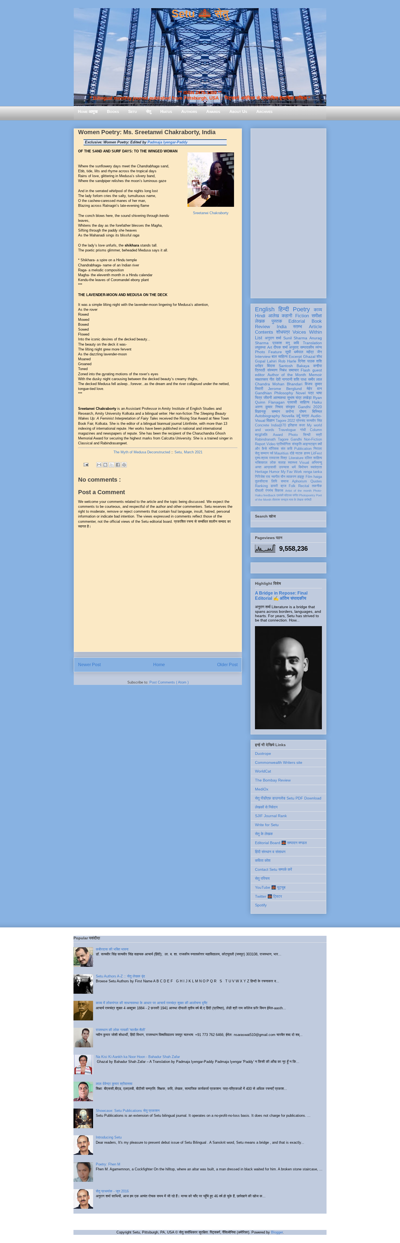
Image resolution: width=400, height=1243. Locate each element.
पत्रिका (288, 495)
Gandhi (296, 439)
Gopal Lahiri (265, 361)
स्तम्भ (297, 326)
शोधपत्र (283, 332)
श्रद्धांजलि (261, 435)
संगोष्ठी (307, 499)
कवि (296, 343)
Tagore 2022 (285, 421)
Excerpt (295, 356)
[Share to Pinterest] (124, 464)
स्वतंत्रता (316, 467)
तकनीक (317, 486)
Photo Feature (268, 352)
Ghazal (309, 356)
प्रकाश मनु (281, 343)
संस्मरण (272, 370)
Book (317, 321)
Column (316, 430)
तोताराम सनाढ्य (280, 499)
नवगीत (275, 477)
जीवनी (267, 397)
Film (309, 477)
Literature (296, 458)
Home (159, 664)
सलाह (281, 462)
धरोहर (259, 366)
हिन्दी (283, 309)
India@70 (278, 425)
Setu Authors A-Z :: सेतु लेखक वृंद (120, 976)
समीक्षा (317, 315)
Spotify (261, 905)
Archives (264, 111)
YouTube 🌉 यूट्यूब (270, 887)
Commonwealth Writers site (278, 762)
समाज (284, 481)
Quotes (316, 481)
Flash (305, 370)
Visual (304, 462)
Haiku (317, 402)
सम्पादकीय (307, 347)
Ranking (261, 486)
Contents (264, 332)
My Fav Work (291, 472)
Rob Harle (287, 361)
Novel (301, 393)
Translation (312, 343)
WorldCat (263, 771)
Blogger (277, 1232)
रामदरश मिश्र (278, 458)
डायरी (274, 486)
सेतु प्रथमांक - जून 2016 (112, 1191)
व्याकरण (291, 477)
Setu (132, 111)
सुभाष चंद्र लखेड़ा (299, 397)
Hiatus (166, 111)
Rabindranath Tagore (271, 439)
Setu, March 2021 (188, 452)
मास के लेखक (296, 499)
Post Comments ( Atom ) (169, 682)
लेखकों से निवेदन (266, 807)
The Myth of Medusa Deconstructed (141, 452)
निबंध (283, 370)
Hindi (260, 315)
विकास (279, 491)
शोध (319, 356)
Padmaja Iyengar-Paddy (167, 142)
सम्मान (276, 411)
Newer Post (89, 664)
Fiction (302, 315)
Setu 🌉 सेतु (200, 14)
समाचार (294, 370)
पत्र (311, 393)
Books (113, 111)
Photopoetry (307, 495)
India (282, 326)
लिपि (274, 481)
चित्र (258, 397)
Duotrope (263, 753)
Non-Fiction (313, 439)
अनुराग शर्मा (273, 338)
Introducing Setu (109, 1137)
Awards (213, 111)
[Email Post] (86, 464)
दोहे (292, 453)
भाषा (319, 393)
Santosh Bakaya (294, 366)
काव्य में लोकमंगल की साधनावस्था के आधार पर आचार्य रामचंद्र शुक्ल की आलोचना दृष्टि (151, 1003)
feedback (269, 495)
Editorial (296, 321)
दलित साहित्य (313, 458)
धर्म (294, 467)
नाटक (299, 453)
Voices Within (307, 332)
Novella (288, 416)
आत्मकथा (279, 397)
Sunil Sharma (295, 338)
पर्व (271, 453)
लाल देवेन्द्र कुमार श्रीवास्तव (114, 1084)
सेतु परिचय (262, 878)
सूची (288, 352)
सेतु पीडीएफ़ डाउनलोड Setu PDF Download (288, 798)
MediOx (261, 789)
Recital (303, 486)
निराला (317, 449)
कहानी (287, 315)
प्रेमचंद (300, 421)
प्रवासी (292, 402)
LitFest (316, 453)
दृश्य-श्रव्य (261, 458)
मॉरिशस (274, 449)
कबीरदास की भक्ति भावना (112, 949)
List (258, 337)
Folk (292, 486)
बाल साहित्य (279, 356)
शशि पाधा (300, 379)
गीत (271, 379)
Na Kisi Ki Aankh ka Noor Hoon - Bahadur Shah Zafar (138, 1057)
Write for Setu (267, 825)
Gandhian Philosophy (274, 393)
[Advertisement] (288, 212)
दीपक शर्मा (280, 347)
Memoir (315, 375)
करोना (290, 411)
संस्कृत (290, 407)
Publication (303, 449)
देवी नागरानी (284, 379)
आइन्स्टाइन (309, 444)
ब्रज (283, 486)
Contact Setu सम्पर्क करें (273, 869)
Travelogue (287, 430)
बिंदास (271, 366)
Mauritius (281, 453)
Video (270, 444)
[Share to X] (111, 464)
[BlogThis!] (105, 464)
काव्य (318, 309)
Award (278, 435)
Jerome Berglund (284, 388)
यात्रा (305, 416)
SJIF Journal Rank (271, 816)
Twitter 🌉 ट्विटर (268, 896)
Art (269, 347)
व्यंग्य (318, 347)
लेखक (260, 321)
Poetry (301, 309)
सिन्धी (306, 435)
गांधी (303, 430)
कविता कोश (262, 860)
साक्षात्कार (261, 379)
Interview (262, 356)
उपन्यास (284, 467)
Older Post (227, 664)
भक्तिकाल (261, 462)
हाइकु (300, 477)
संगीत (295, 495)
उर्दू (298, 416)
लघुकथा (260, 347)
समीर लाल (315, 379)
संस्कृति (296, 444)
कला (302, 425)
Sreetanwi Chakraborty (211, 213)
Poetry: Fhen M (108, 1164)
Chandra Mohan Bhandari (278, 384)
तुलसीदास (261, 481)
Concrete (262, 425)
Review (262, 326)
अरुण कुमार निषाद (269, 407)
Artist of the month (298, 490)
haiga (317, 477)
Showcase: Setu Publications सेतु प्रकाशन (127, 1111)
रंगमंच (269, 491)
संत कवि (286, 449)
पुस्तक (277, 321)
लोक (273, 462)
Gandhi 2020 (310, 407)
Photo (293, 435)
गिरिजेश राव (262, 477)
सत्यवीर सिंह (314, 421)
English (265, 309)
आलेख (273, 315)
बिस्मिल (317, 411)
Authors (189, 111)
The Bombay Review (273, 780)
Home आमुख (88, 111)
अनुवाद (294, 347)
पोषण (302, 411)
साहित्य (304, 402)
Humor (274, 472)
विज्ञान (270, 420)
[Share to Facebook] (118, 464)
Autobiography (267, 416)
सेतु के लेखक (264, 834)
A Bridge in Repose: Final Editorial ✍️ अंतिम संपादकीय (281, 595)
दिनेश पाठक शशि (310, 361)
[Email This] (99, 464)
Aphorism (299, 481)
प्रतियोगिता (283, 444)
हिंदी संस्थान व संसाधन (270, 852)
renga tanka (312, 472)
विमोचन (303, 467)
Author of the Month (286, 375)
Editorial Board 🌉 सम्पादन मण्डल (281, 843)
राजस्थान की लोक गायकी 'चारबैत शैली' (120, 1030)
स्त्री (319, 435)
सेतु (148, 111)
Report (260, 444)
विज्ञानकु (260, 411)
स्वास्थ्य (292, 462)
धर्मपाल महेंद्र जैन (308, 352)
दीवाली (259, 491)
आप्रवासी (270, 467)
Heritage (261, 472)
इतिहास (292, 425)
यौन (283, 477)
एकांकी (279, 495)
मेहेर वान (314, 388)
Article (315, 326)
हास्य (307, 453)
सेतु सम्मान (262, 453)
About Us (238, 111)
